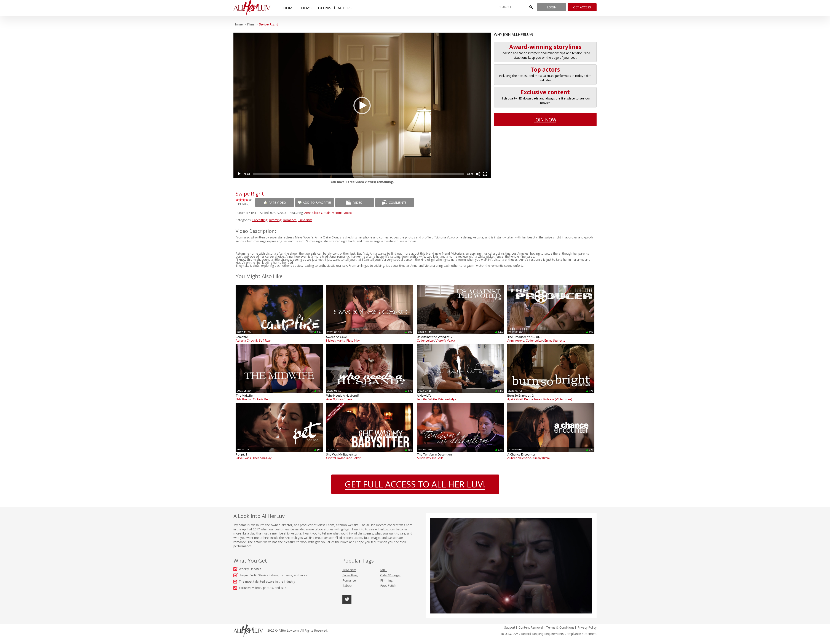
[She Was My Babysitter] (369, 403)
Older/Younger (390, 575)
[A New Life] (460, 344)
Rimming (275, 220)
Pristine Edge (447, 399)
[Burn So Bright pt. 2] (550, 344)
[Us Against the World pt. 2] (460, 285)
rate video (277, 202)
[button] (362, 105)
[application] (362, 105)
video (357, 202)
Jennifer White (427, 399)
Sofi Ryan (265, 340)
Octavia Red (261, 399)
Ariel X (330, 399)
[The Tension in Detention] (460, 403)
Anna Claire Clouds (317, 213)
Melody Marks (335, 340)
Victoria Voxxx (342, 213)
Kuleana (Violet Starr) (557, 399)
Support (509, 627)
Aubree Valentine (519, 458)
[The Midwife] (279, 344)
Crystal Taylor (335, 458)
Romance (290, 220)
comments (398, 202)
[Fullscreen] (485, 174)
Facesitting (259, 220)
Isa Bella (437, 458)
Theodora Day (261, 458)
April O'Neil (515, 399)
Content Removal (531, 627)
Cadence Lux (425, 340)
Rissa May (353, 340)
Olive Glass (243, 458)
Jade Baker (353, 458)
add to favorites (317, 202)
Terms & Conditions (560, 627)
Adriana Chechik (247, 340)
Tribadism (305, 220)
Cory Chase (344, 399)
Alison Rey (424, 458)
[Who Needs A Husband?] (369, 344)
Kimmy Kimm (541, 458)
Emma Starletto (554, 340)
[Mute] (478, 174)
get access (582, 7)
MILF (383, 570)
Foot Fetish (388, 585)
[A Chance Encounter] (550, 403)
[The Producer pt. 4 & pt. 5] (550, 285)
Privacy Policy (587, 627)
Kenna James (533, 399)
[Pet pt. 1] (279, 403)
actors (344, 7)
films (306, 7)
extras (324, 7)
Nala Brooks (244, 399)
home (289, 7)
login (551, 7)
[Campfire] (279, 285)
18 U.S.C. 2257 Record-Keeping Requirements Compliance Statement (548, 634)
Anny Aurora (515, 340)
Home (238, 24)
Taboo (347, 585)
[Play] (239, 174)
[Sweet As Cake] (369, 285)
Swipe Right (268, 24)
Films (251, 24)
